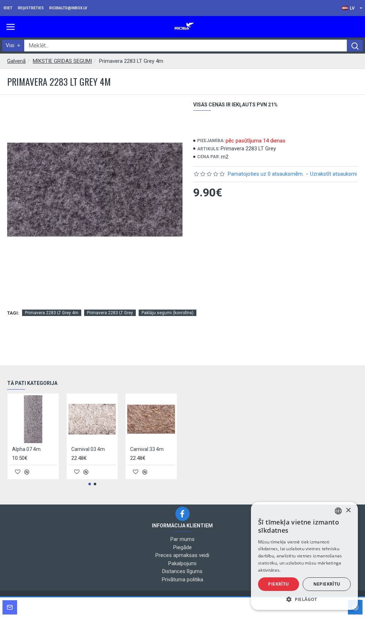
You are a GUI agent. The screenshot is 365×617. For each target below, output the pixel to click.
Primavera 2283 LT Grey (110, 312)
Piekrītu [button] (278, 584)
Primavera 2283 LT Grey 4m (51, 312)
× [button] (348, 510)
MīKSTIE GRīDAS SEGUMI (62, 61)
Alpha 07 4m (26, 449)
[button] (89, 484)
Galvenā (16, 61)
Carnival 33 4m (147, 449)
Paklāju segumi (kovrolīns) (168, 312)
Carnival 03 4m (88, 449)
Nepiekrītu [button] (326, 584)
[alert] (304, 556)
